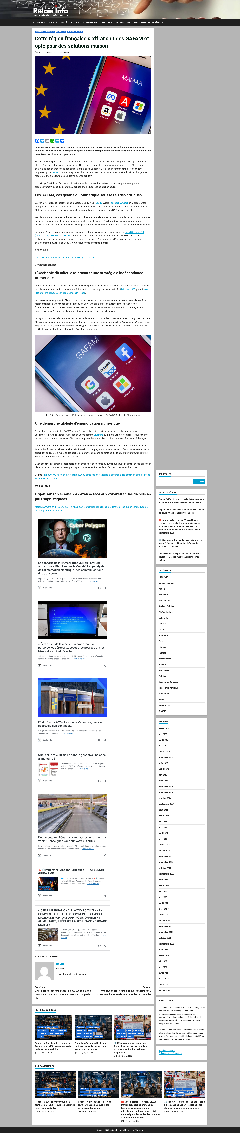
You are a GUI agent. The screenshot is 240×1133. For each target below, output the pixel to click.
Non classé (164, 670)
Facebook (115, 203)
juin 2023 (163, 891)
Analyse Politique (167, 606)
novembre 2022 (166, 932)
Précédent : (63, 992)
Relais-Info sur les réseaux (148, 22)
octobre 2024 (165, 798)
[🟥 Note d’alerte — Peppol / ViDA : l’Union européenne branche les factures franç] (141, 1084)
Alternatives (123, 22)
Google (99, 203)
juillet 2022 (164, 955)
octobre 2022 (165, 938)
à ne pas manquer (44, 1027)
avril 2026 (163, 740)
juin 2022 (163, 961)
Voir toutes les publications (72, 974)
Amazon (124, 203)
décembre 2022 (166, 926)
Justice (75, 22)
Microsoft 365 (128, 289)
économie (92, 1030)
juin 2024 (163, 821)
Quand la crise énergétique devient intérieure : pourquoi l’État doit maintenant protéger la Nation (181, 556)
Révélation (59, 1033)
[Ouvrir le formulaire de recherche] (207, 22)
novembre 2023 (166, 862)
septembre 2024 (166, 804)
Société (52, 22)
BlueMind (98, 434)
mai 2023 (163, 897)
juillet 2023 (164, 885)
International (90, 22)
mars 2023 (164, 909)
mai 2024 (163, 827)
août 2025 (163, 763)
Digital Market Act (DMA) (58, 235)
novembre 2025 (166, 757)
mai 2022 (163, 967)
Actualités (38, 22)
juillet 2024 (164, 815)
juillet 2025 (164, 769)
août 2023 (163, 880)
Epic (161, 641)
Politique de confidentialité (170, 1053)
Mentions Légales (167, 1050)
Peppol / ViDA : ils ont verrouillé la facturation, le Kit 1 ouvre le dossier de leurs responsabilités (53, 1046)
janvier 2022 (164, 990)
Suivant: (124, 991)
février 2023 (164, 915)
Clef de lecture (43, 1030)
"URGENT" (81, 1027)
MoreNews (125, 1130)
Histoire (162, 647)
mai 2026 (163, 734)
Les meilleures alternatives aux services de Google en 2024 (64, 257)
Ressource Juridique (58, 1030)
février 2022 (164, 984)
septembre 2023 (166, 874)
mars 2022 (164, 979)
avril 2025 (163, 781)
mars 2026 (164, 746)
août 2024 (163, 810)
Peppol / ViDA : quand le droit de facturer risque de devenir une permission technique (91, 1046)
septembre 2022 (166, 944)
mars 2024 (164, 839)
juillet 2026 (164, 728)
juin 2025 (163, 775)
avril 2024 (163, 833)
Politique (107, 22)
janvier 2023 (164, 920)
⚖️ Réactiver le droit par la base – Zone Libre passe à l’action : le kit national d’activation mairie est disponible (180, 543)
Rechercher (165, 474)
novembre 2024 (166, 792)
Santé (63, 22)
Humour (162, 653)
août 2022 (163, 949)
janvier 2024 (164, 850)
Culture (162, 624)
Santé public (121, 1036)
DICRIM (162, 629)
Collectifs (163, 618)
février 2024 (164, 845)
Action (55, 1027)
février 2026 (164, 751)
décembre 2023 (166, 856)
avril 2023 (163, 903)
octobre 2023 (165, 868)
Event (39, 52)
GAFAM (56, 172)
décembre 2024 (166, 786)
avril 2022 (163, 973)
